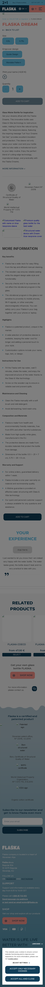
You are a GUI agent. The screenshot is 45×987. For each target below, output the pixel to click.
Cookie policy (13, 959)
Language (36, 944)
